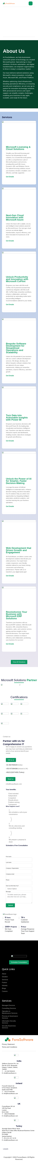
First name (8, 856)
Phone (7, 880)
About (4, 974)
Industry (4, 985)
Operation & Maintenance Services (9, 1012)
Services (5, 979)
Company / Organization (12, 868)
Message (8, 891)
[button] (3, 685)
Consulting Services (9, 1008)
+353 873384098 (9, 1091)
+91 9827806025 (12, 765)
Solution (5, 977)
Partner (4, 982)
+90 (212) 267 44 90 (9, 1138)
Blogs (4, 988)
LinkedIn (5, 1149)
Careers (5, 991)
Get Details (10, 177)
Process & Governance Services (10, 1017)
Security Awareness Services (9, 1027)
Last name (8, 862)
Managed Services (8, 1005)
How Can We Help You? (12, 885)
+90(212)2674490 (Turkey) (15, 772)
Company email (10, 874)
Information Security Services (9, 1022)
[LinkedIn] (5, 1146)
